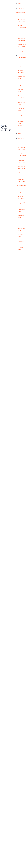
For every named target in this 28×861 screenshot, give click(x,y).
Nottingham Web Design (21, 116)
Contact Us (21, 126)
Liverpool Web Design (21, 84)
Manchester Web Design (21, 97)
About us (20, 6)
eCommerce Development (21, 33)
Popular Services (20, 12)
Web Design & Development (21, 20)
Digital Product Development (22, 45)
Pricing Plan (21, 8)
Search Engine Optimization (21, 39)
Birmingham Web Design (21, 71)
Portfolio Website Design (22, 26)
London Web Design (21, 65)
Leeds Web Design (21, 109)
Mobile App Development (21, 52)
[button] (20, 129)
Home (19, 3)
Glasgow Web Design (21, 77)
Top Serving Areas (21, 57)
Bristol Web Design (21, 90)
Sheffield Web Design (21, 103)
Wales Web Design (21, 122)
